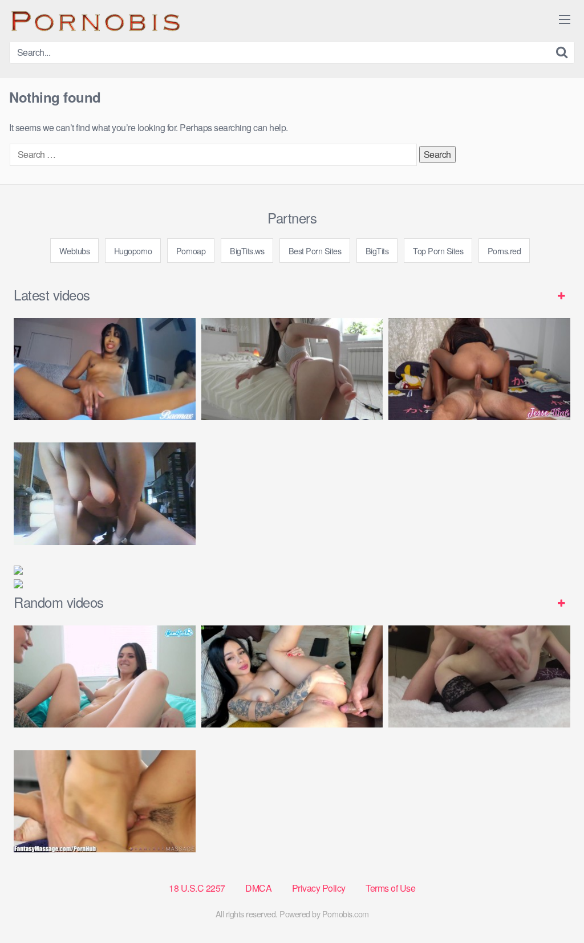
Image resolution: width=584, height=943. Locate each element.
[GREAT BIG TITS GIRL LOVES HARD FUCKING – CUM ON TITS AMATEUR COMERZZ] (479, 676)
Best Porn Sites (315, 251)
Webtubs (74, 251)
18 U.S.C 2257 (197, 888)
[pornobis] (94, 20)
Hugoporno (133, 251)
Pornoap (191, 251)
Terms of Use (390, 888)
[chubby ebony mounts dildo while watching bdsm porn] (105, 493)
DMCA (258, 888)
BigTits (377, 251)
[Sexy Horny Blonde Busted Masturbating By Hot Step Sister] (105, 676)
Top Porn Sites (438, 251)
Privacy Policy (319, 888)
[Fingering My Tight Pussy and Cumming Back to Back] (105, 369)
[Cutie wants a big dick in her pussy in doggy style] (292, 369)
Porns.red (504, 251)
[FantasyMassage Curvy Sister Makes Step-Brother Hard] (105, 801)
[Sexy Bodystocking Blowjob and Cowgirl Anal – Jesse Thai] (479, 369)
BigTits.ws (247, 251)
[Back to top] (553, 906)
